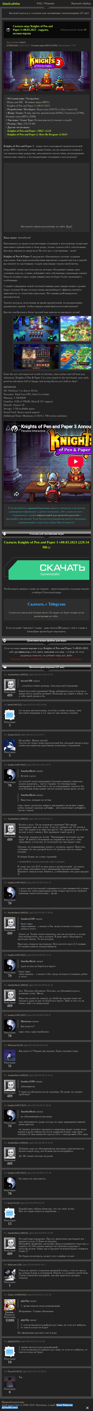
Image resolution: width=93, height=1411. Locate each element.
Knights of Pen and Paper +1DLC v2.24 (29, 131)
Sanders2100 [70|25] (17, 765)
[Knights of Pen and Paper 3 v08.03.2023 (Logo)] (46, 90)
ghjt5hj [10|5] (14, 1341)
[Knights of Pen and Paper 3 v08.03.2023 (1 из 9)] (36, 340)
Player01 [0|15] (15, 1371)
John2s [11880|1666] (17, 1295)
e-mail (51, 1405)
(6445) (59, 113)
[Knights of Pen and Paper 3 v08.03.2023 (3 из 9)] (36, 368)
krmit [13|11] (13, 1203)
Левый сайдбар (11, 3)
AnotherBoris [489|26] (18, 675)
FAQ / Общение (45, 3)
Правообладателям (13, 1402)
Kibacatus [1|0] (14, 1265)
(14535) (53, 109)
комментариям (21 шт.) (75, 13)
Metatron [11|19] (15, 1045)
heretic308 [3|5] (15, 705)
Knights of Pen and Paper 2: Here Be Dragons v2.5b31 (37, 134)
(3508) (32, 116)
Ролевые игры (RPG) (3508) (44, 45)
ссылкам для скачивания (45, 13)
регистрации (41, 616)
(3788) (80, 113)
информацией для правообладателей (58, 515)
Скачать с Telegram (46, 604)
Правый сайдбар (81, 3)
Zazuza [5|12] (14, 735)
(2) (75, 109)
